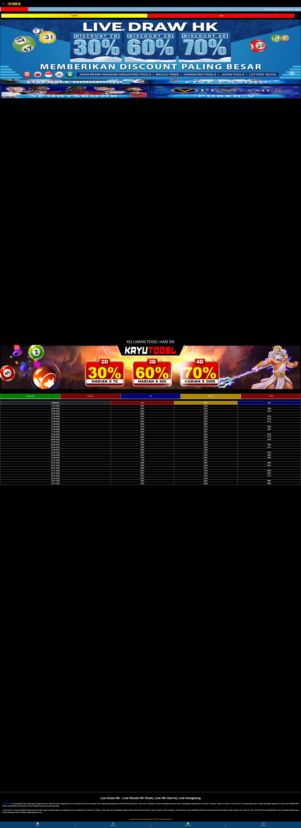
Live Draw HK (7, 804)
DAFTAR (74, 16)
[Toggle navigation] (3, 4)
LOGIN (221, 16)
